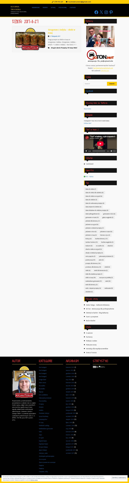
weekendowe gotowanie (94, 281)
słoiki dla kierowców (100, 270)
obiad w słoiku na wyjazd (94, 249)
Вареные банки (43, 444)
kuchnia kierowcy (101, 239)
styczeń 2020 (70, 386)
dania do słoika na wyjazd (94, 196)
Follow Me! (87, 123)
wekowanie (109, 288)
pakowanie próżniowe (106, 256)
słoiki (88, 270)
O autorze (73, 7)
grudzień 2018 (70, 407)
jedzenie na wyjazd (92, 224)
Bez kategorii (42, 367)
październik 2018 (71, 413)
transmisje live (43, 419)
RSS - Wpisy (89, 176)
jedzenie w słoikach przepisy (95, 228)
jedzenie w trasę (91, 235)
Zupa (40, 435)
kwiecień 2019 (70, 398)
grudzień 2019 (70, 389)
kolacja (89, 239)
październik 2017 (71, 450)
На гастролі (42, 459)
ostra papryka (90, 256)
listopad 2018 (70, 410)
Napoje (41, 392)
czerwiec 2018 (70, 425)
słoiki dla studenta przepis (94, 274)
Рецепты (41, 468)
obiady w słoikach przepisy (94, 253)
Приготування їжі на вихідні (47, 462)
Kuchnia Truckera (92, 242)
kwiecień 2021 (70, 367)
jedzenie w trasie (106, 231)
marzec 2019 (69, 401)
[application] (100, 143)
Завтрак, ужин (43, 453)
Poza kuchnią (62, 7)
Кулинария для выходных (46, 456)
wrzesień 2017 (70, 453)
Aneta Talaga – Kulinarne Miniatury (98, 305)
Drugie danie (42, 379)
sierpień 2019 (70, 392)
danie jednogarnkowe (92, 214)
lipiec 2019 (69, 395)
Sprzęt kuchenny (43, 416)
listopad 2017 (70, 447)
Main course (42, 382)
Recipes (41, 407)
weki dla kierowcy (91, 284)
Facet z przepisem (92, 317)
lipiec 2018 (69, 422)
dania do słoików (91, 200)
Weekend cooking (44, 425)
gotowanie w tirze (109, 214)
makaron (89, 246)
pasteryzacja (90, 260)
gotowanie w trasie (92, 217)
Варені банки (43, 441)
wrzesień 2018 (70, 416)
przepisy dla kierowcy (93, 263)
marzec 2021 (69, 370)
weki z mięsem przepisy (93, 288)
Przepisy (45, 7)
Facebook (89, 91)
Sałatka (41, 410)
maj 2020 (69, 379)
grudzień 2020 (70, 373)
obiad (110, 246)
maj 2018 (68, 428)
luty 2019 (68, 404)
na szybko (100, 246)
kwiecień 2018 (70, 432)
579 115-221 (105, 70)
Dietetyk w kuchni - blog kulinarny (97, 313)
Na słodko (42, 389)
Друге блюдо (43, 450)
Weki (40, 432)
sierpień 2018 (70, 419)
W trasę (53, 7)
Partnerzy (89, 337)
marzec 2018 (69, 435)
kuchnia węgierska (107, 242)
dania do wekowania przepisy (95, 203)
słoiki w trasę (91, 277)
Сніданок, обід (43, 471)
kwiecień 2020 (70, 382)
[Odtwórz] (86, 151)
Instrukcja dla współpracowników (97, 349)
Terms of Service (91, 353)
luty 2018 (68, 438)
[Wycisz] (111, 151)
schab (107, 267)
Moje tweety (87, 109)
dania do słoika (91, 189)
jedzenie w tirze (91, 231)
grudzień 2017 (70, 444)
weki (107, 281)
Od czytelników (43, 395)
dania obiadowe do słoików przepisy (97, 210)
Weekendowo (36, 7)
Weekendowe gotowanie (46, 428)
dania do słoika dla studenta (94, 192)
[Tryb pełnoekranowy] (114, 151)
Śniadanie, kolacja (44, 413)
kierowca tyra (105, 235)
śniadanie (89, 292)
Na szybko (42, 386)
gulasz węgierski (107, 217)
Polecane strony (91, 345)
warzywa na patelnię (106, 277)
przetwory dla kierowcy (93, 267)
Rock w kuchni (90, 321)
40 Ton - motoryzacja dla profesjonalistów (100, 309)
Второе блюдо (43, 447)
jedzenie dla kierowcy (93, 221)
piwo (101, 260)
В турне (41, 438)
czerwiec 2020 (70, 376)
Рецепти (41, 465)
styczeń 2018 (70, 441)
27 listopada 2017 (55, 36)
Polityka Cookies (91, 341)
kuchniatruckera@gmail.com (103, 68)
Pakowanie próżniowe (45, 398)
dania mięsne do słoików (93, 207)
